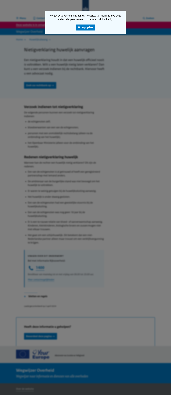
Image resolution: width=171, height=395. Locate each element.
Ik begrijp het (85, 27)
